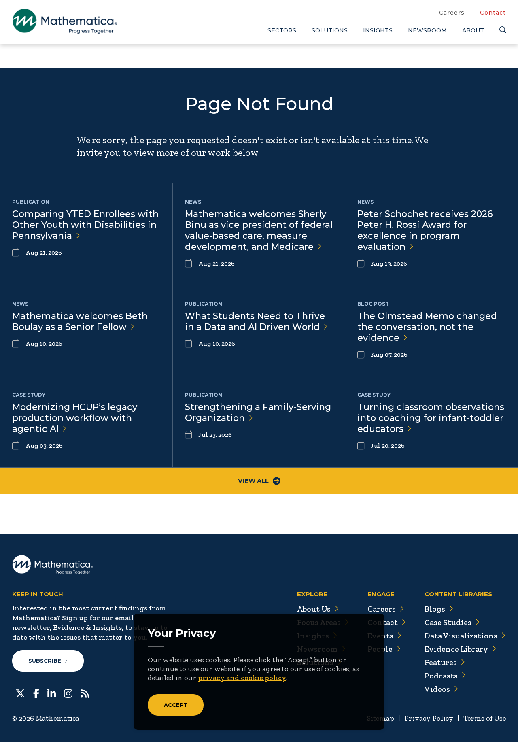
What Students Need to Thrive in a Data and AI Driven (255, 321)
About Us (314, 609)
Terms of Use (484, 718)
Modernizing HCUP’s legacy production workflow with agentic (74, 418)
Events (380, 635)
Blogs (435, 609)
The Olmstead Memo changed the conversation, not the (427, 326)
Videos (437, 689)
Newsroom (427, 30)
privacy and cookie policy (242, 677)
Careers (452, 12)
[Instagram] (68, 692)
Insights (378, 30)
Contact (493, 12)
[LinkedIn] (51, 692)
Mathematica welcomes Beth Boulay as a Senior (80, 321)
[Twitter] (20, 692)
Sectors (281, 30)
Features (441, 662)
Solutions (330, 30)
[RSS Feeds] (85, 692)
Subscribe (44, 660)
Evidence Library (456, 649)
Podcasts (441, 675)
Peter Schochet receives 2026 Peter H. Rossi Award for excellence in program (425, 230)
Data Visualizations (461, 635)
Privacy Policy (428, 718)
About (473, 30)
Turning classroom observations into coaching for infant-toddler (430, 418)
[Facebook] (36, 692)
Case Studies (448, 622)
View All (253, 481)
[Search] (503, 30)
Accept (175, 705)
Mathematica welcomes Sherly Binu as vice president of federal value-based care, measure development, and (259, 230)
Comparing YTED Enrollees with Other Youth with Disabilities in (85, 224)
